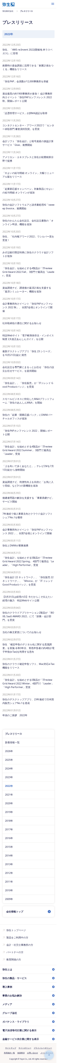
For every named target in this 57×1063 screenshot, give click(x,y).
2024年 (9, 768)
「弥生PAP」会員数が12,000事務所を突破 (25, 81)
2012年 (9, 873)
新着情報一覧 (12, 742)
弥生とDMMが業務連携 (15, 545)
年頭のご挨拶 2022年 (14, 715)
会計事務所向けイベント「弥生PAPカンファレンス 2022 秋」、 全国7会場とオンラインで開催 (27, 307)
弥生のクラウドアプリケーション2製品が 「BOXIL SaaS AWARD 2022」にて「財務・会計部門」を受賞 (28, 616)
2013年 (9, 864)
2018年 (9, 820)
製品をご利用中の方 (17, 937)
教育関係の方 (13, 959)
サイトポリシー (23, 1051)
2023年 (9, 777)
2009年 (9, 899)
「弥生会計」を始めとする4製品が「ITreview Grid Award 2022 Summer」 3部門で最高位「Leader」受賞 (27, 450)
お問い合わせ (31, 1056)
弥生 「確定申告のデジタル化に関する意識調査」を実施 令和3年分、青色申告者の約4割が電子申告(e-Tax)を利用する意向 (28, 648)
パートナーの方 (14, 952)
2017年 (9, 829)
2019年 (9, 812)
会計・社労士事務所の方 (19, 945)
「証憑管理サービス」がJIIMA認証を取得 (24, 113)
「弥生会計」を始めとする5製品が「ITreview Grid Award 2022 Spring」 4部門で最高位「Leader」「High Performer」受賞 (28, 561)
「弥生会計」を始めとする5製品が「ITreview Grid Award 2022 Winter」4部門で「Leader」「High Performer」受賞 (28, 683)
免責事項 (19, 1056)
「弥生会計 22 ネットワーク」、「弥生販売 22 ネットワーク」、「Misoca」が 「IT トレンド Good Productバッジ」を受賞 (28, 581)
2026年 (9, 751)
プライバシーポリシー (42, 1051)
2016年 (9, 838)
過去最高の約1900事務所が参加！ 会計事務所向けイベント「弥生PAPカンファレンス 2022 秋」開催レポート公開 (27, 97)
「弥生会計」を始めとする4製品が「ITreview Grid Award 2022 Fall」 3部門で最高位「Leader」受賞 (28, 272)
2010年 (9, 890)
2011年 (9, 881)
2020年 (9, 803)
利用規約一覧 (8, 1056)
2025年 (9, 759)
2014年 (9, 855)
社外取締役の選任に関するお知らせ (21, 323)
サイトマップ (9, 1051)
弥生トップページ (16, 930)
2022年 (9, 786)
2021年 (9, 794)
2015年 (9, 847)
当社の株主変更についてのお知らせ (21, 632)
